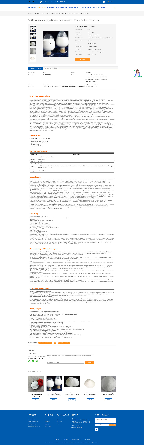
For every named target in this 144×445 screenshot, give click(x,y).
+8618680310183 (41, 356)
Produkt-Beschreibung (51, 68)
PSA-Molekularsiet (32, 419)
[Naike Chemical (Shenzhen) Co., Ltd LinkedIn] (104, 2)
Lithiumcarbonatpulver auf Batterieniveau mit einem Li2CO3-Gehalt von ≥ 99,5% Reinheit (54, 395)
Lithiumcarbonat (32, 424)
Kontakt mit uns (86, 7)
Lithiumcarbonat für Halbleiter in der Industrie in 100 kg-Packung (35, 394)
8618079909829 (39, 358)
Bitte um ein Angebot (99, 7)
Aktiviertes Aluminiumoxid (34, 426)
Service (46, 424)
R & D (58, 424)
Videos (46, 7)
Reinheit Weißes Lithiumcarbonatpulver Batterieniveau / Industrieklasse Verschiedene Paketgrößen (90, 396)
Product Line (59, 419)
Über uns (52, 7)
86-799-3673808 (61, 1)
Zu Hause (33, 7)
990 (55, 342)
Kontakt (82, 59)
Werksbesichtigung (61, 7)
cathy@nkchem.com (47, 2)
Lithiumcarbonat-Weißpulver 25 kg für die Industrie (108, 393)
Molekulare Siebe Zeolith (33, 421)
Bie (46, 419)
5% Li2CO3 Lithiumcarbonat (64, 342)
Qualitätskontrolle (74, 7)
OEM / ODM (59, 421)
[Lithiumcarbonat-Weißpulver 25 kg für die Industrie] (108, 384)
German (111, 2)
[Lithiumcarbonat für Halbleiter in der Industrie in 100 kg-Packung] (36, 384)
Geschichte (47, 421)
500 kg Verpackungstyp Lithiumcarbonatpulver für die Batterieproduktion (70, 13)
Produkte (40, 7)
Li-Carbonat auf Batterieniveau (45, 342)
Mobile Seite (86, 439)
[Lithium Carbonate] (55, 38)
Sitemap (57, 439)
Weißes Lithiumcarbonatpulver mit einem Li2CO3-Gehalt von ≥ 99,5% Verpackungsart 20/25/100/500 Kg (72, 396)
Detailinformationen (35, 68)
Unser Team (48, 426)
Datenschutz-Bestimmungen (71, 439)
